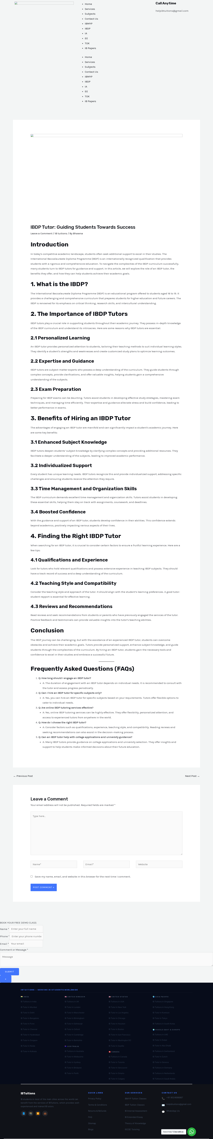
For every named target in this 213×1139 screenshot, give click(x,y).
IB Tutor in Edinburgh (74, 1023)
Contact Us (91, 18)
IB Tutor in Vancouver (118, 1067)
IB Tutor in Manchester (74, 1012)
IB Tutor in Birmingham (74, 1018)
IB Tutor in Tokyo (160, 1018)
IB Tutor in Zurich (160, 1056)
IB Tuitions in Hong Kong (163, 1007)
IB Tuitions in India (28, 1001)
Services (90, 8)
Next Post (192, 775)
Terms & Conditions (97, 1105)
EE (86, 38)
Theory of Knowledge (135, 1123)
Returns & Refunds (97, 1111)
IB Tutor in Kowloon (161, 1012)
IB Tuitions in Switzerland (164, 1051)
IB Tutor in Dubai (160, 1040)
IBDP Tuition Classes (135, 1105)
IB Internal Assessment (136, 1111)
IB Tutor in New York (117, 1007)
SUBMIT (9, 971)
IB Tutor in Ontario (116, 1073)
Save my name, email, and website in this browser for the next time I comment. (83, 876)
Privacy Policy (94, 1098)
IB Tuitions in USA (116, 1001)
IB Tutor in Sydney (73, 1062)
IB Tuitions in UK (72, 1001)
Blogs (90, 1129)
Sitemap (92, 1123)
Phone (5, 936)
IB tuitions (61, 233)
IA (86, 33)
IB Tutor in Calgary (117, 1079)
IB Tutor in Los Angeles (118, 1012)
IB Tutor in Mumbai (29, 1007)
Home (88, 3)
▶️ (37, 1113)
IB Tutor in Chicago (117, 1018)
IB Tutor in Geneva (161, 1062)
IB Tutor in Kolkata (29, 1051)
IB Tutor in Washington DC (120, 1040)
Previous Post (23, 775)
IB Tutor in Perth (72, 1073)
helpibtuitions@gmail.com (178, 1104)
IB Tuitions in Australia (74, 1051)
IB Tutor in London (72, 1007)
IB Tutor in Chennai (29, 1029)
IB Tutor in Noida (28, 1046)
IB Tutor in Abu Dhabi (162, 1045)
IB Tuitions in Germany (162, 1067)
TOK (87, 43)
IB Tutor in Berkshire (73, 1040)
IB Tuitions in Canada (118, 1056)
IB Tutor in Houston (117, 1023)
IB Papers (90, 48)
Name (4, 928)
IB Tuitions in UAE (160, 1034)
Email (4, 943)
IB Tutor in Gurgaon (29, 1040)
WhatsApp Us (173, 1111)
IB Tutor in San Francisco (119, 1035)
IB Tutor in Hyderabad (30, 1035)
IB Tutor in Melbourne (74, 1056)
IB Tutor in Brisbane (73, 1067)
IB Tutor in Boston (116, 1029)
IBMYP (88, 23)
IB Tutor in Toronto (117, 1062)
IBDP (87, 28)
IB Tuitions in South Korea (164, 1023)
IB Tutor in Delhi (27, 1012)
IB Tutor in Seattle (116, 1046)
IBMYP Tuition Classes (135, 1098)
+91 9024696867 (174, 1097)
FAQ (90, 1117)
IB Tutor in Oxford (72, 1029)
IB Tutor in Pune (27, 1023)
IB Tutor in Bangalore (30, 1018)
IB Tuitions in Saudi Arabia (164, 1079)
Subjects (90, 13)
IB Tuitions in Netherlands (164, 1073)
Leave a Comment (41, 233)
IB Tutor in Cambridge (74, 1035)
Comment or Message (14, 949)
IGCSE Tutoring (132, 1129)
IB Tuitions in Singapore (163, 1001)
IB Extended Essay (134, 1117)
